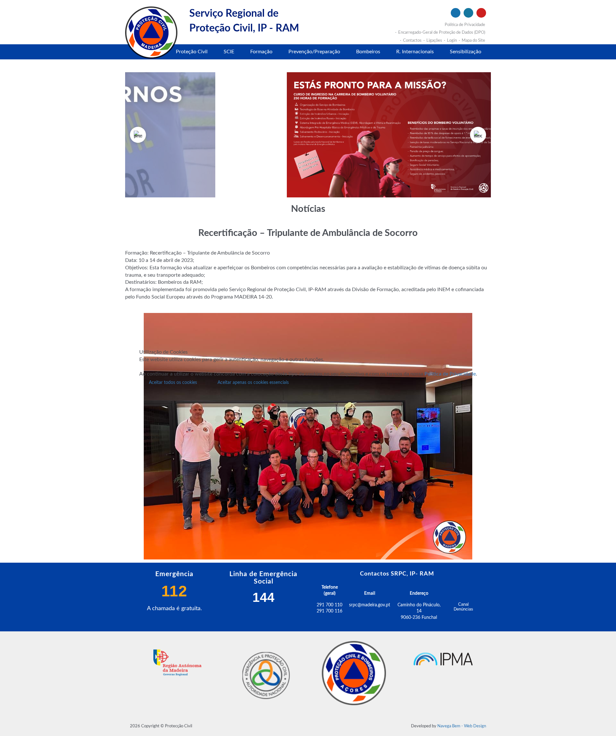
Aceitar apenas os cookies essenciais (253, 382)
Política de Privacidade (450, 374)
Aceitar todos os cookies (173, 382)
